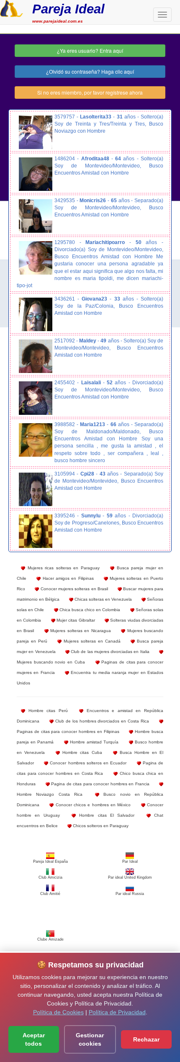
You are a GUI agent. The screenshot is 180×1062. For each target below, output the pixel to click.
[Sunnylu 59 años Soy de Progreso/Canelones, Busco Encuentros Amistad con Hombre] (35, 531)
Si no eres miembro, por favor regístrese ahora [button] (90, 92)
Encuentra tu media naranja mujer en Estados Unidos (90, 677)
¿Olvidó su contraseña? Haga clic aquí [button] (90, 71)
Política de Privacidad (117, 1012)
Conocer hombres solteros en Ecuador (87, 763)
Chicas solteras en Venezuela (102, 599)
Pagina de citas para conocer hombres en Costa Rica (90, 768)
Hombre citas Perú (46, 710)
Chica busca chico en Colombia (89, 609)
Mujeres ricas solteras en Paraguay (62, 568)
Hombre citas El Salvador (105, 815)
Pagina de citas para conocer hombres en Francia (99, 784)
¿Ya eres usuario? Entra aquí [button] (90, 50)
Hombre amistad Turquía (93, 742)
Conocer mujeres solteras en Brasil (73, 588)
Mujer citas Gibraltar (75, 620)
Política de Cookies (58, 1012)
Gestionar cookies (90, 1039)
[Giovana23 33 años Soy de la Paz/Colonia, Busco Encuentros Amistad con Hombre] (35, 314)
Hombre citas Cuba (81, 752)
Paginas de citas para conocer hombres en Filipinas (68, 731)
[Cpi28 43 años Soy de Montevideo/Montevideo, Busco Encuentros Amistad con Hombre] (35, 489)
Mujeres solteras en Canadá (91, 641)
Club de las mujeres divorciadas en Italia (109, 651)
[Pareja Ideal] (11, 7)
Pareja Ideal (68, 9)
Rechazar (146, 1039)
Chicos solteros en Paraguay (100, 825)
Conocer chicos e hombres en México (92, 804)
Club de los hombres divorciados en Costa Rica (101, 721)
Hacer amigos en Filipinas (67, 578)
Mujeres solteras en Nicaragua (80, 630)
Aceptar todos (34, 1039)
